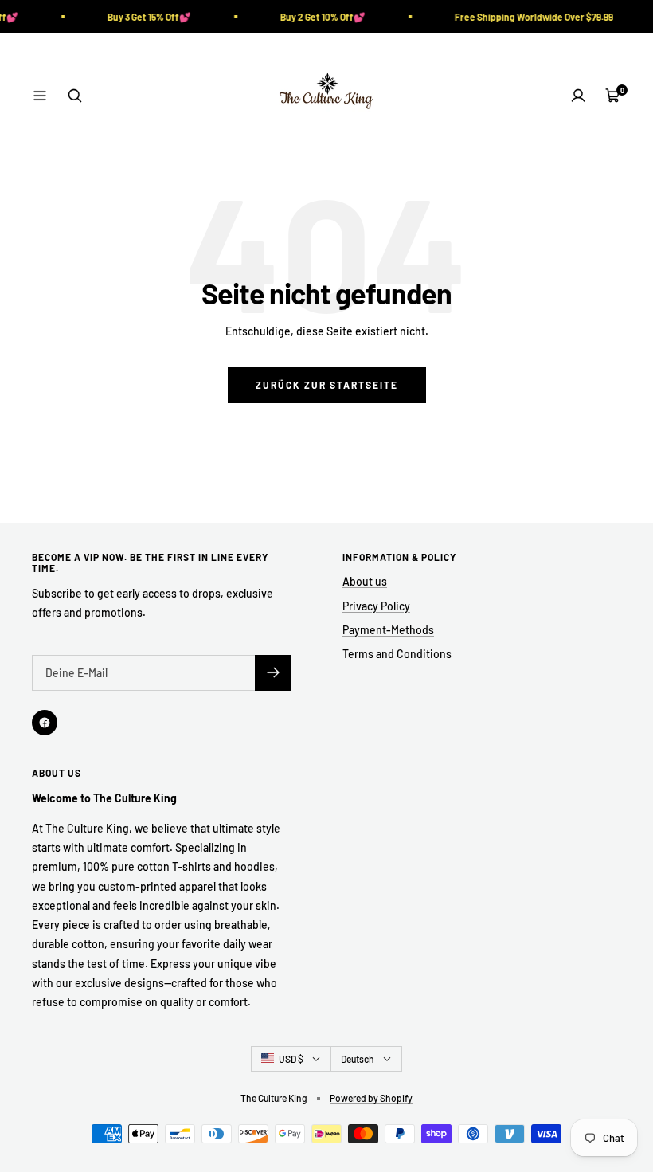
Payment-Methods (388, 630)
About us (364, 581)
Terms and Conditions (397, 653)
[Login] (578, 96)
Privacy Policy (376, 606)
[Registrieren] (273, 673)
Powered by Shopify (371, 1097)
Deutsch (357, 1058)
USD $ (291, 1058)
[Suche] (75, 96)
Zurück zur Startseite (327, 384)
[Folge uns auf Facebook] (44, 722)
